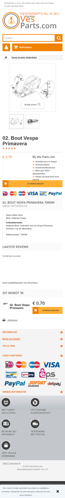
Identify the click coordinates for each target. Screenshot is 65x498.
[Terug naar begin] (6, 58)
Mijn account (11, 339)
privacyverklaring (25, 495)
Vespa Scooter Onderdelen (24, 57)
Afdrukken (13, 320)
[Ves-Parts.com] (32, 20)
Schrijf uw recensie (11, 256)
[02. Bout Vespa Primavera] (16, 121)
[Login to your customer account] (6, 47)
